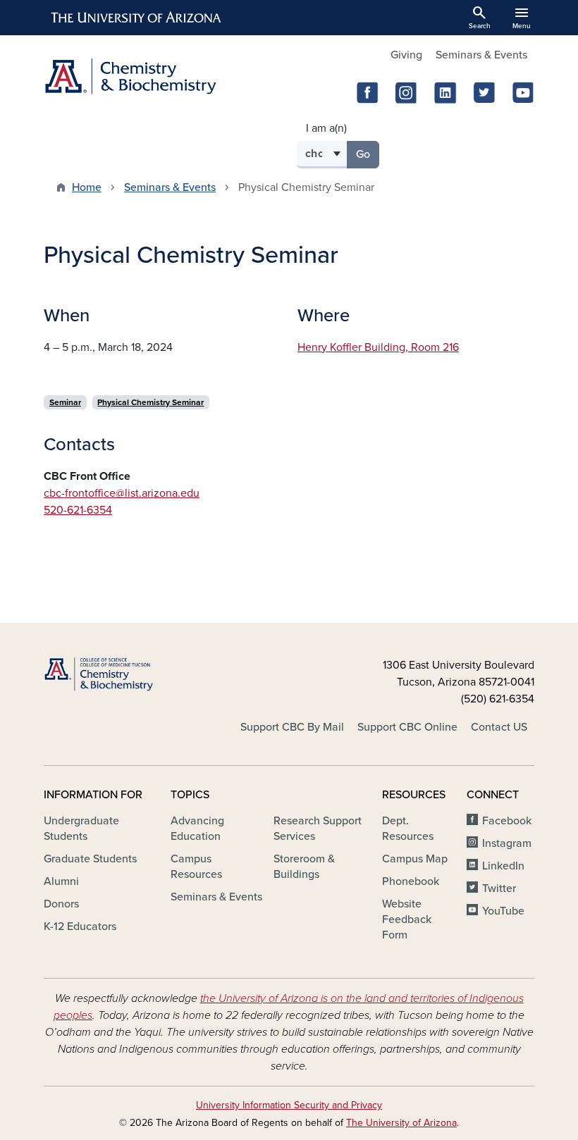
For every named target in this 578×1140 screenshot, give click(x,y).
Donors (61, 904)
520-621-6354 (78, 510)
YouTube (503, 911)
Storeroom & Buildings (304, 866)
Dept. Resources (408, 828)
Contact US (499, 727)
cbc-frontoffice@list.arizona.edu (121, 493)
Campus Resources (196, 866)
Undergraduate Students (81, 828)
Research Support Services (317, 828)
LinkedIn (503, 866)
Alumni (61, 881)
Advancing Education (197, 828)
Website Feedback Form (406, 919)
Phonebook (410, 881)
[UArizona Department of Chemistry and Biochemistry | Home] (162, 76)
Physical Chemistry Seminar (150, 402)
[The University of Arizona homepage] (136, 17)
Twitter (499, 888)
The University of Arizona (401, 1123)
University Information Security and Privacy (289, 1105)
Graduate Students (90, 859)
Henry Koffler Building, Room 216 (378, 347)
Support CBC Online (407, 727)
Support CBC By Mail (292, 727)
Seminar (65, 402)
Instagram (506, 843)
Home (87, 187)
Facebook (506, 821)
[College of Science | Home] (120, 675)
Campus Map (415, 859)
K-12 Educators (80, 926)
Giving (406, 55)
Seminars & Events (481, 55)
